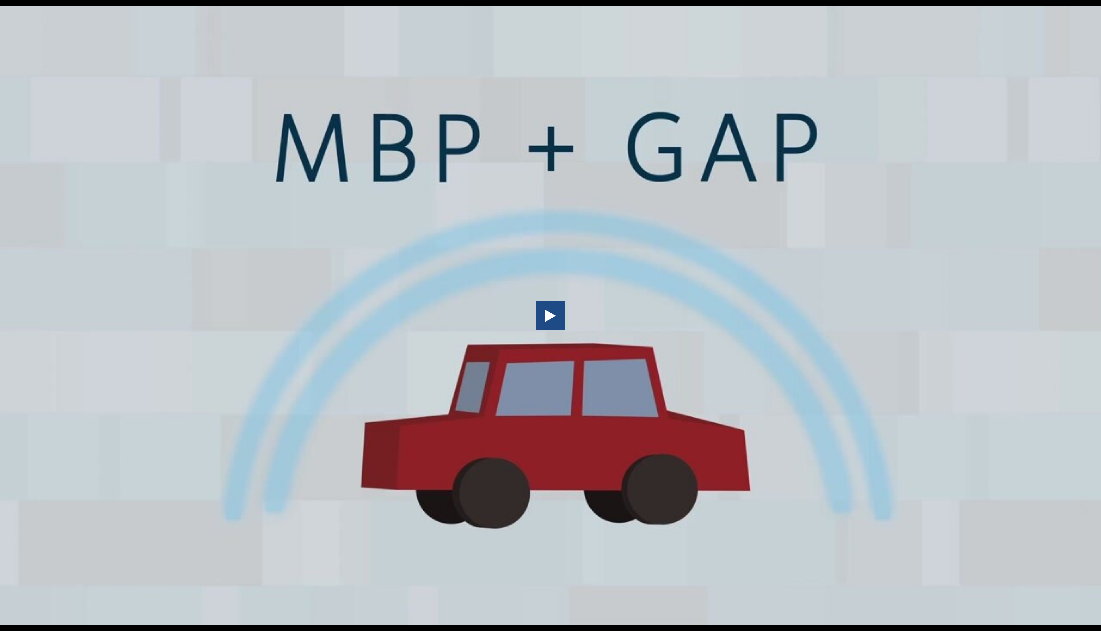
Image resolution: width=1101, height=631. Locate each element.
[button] (550, 315)
